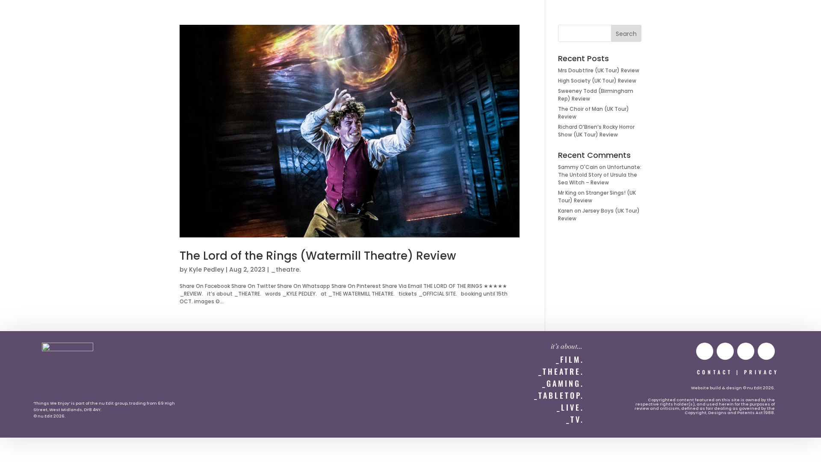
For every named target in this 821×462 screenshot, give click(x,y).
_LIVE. (570, 407)
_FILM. (570, 359)
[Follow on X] (745, 351)
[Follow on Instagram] (725, 351)
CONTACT (714, 372)
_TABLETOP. (559, 395)
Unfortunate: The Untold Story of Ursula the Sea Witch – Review (599, 174)
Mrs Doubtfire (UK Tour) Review (598, 70)
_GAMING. (563, 383)
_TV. (575, 419)
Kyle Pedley (206, 269)
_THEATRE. (561, 371)
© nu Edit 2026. (49, 416)
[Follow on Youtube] (704, 351)
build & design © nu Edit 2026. (742, 388)
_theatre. (286, 269)
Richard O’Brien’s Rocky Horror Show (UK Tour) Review (596, 130)
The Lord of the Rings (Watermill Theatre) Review (318, 256)
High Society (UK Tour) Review (597, 80)
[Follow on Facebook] (766, 351)
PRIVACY (761, 372)
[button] (24, 15)
